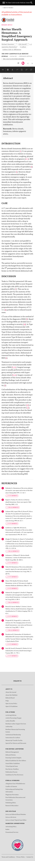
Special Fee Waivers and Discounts (16, 743)
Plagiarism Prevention (12, 794)
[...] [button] (31, 44)
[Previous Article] (28, 63)
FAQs (7, 701)
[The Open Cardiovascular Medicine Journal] (17, 845)
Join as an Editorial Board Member (16, 814)
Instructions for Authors (13, 737)
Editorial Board (10, 698)
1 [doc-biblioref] (20, 151)
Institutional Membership (13, 735)
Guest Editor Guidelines (13, 763)
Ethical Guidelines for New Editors (16, 760)
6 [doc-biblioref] (31, 166)
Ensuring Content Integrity (13, 758)
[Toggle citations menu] (12, 507)
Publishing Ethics (11, 803)
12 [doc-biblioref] (27, 405)
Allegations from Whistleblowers (15, 783)
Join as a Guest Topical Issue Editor (16, 820)
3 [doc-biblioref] (16, 172)
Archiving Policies (11, 715)
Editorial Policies (11, 755)
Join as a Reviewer (11, 817)
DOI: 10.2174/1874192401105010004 (13, 59)
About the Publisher (12, 695)
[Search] (31, 2)
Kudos (7, 829)
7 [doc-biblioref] (15, 289)
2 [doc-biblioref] (26, 159)
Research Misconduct (12, 805)
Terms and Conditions (8, 857)
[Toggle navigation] (3, 2)
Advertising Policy (11, 826)
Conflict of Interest (11, 786)
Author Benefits (10, 721)
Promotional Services (12, 832)
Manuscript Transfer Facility (14, 740)
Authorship (9, 726)
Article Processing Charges (13, 718)
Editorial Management (12, 752)
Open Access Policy (11, 703)
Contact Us (29, 857)
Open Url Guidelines (12, 706)
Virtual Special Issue (12, 766)
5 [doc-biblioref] (27, 159)
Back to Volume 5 (8, 7)
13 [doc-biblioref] (28, 407)
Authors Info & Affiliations (11, 49)
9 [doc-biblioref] (26, 319)
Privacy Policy (20, 857)
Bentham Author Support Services (16, 724)
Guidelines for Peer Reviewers (14, 775)
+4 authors (23, 47)
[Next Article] (32, 63)
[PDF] (23, 63)
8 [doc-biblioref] (5, 310)
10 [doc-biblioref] (24, 324)
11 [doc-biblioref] (15, 367)
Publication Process (11, 772)
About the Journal (11, 692)
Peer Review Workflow (12, 769)
